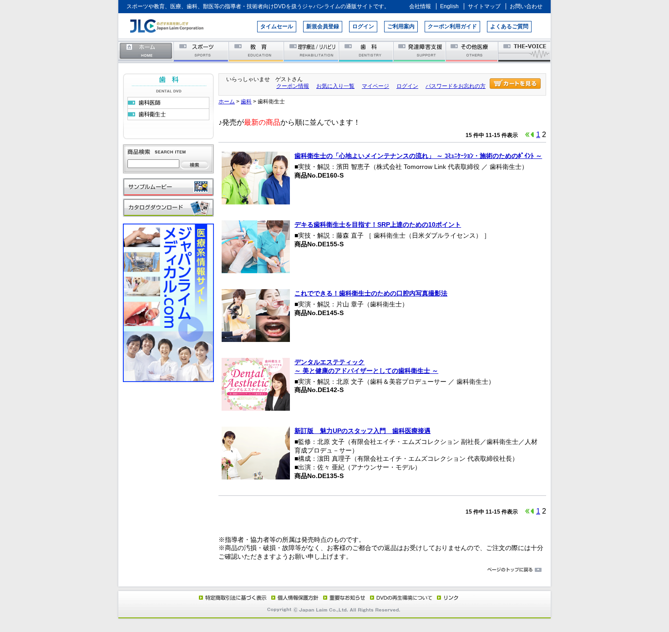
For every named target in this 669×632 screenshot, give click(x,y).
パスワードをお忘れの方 (456, 86)
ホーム (146, 51)
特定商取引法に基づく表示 (232, 597)
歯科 (366, 51)
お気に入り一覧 (335, 86)
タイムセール (276, 26)
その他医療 (472, 51)
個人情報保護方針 (293, 597)
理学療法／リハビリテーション (311, 51)
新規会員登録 (322, 26)
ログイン (363, 26)
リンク (447, 597)
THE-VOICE (525, 51)
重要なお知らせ (342, 597)
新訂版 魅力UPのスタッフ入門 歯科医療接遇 (362, 430)
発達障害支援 (420, 51)
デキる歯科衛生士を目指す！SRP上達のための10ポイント (377, 224)
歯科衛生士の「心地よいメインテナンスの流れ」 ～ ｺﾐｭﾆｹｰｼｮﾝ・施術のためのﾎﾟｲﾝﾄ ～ (418, 155)
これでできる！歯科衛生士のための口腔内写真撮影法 (370, 293)
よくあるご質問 (509, 26)
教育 (256, 51)
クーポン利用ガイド (452, 26)
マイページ (375, 86)
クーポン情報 (292, 86)
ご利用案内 (401, 26)
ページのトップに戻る (334, 570)
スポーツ (201, 51)
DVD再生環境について (402, 597)
